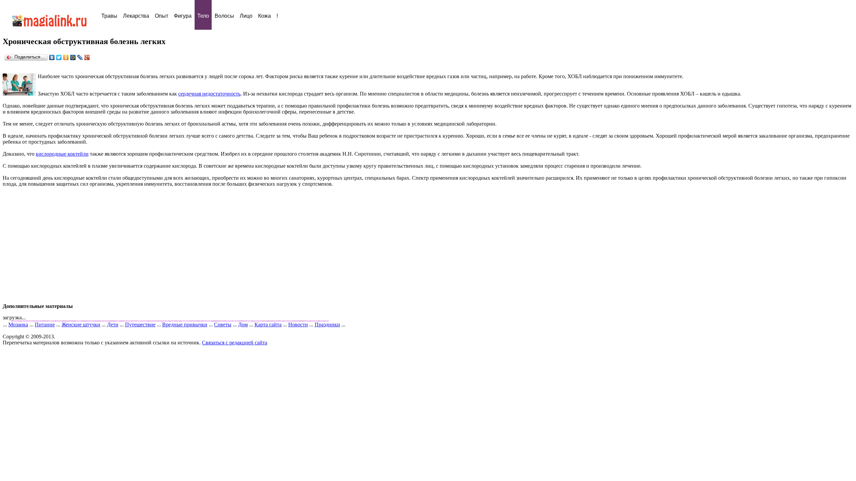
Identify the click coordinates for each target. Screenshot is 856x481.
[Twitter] (59, 57)
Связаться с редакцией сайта (234, 342)
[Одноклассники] (66, 57)
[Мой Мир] (73, 57)
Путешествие (140, 324)
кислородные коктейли (62, 154)
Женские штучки (81, 324)
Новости (298, 324)
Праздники (327, 324)
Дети (112, 324)
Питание (45, 324)
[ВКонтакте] (52, 57)
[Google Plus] (87, 57)
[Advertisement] (428, 245)
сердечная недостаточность (209, 94)
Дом (243, 324)
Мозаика (18, 324)
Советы (222, 324)
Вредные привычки (184, 324)
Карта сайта (268, 324)
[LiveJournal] (80, 57)
